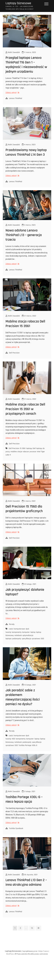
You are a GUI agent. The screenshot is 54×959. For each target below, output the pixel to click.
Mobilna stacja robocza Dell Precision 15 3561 (25, 323)
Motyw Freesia (43, 951)
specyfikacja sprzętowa (31, 638)
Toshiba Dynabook (16, 828)
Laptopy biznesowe (18, 3)
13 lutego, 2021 (30, 685)
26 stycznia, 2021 (31, 874)
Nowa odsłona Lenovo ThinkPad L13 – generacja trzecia (24, 235)
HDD (13, 739)
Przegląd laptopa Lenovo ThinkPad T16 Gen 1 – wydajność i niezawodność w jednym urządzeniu (26, 64)
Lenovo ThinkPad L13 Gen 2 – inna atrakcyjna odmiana (26, 882)
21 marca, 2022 (30, 399)
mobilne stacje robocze (20, 451)
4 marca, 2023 (29, 144)
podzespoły (16, 638)
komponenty (16, 632)
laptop (32, 632)
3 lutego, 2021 (29, 791)
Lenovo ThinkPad (15, 98)
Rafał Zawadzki (13, 52)
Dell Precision (14, 353)
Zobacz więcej (12, 92)
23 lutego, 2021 (30, 584)
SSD (42, 638)
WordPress (10, 954)
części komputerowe (17, 629)
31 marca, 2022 (30, 316)
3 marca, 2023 (29, 225)
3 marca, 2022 (29, 501)
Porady (11, 624)
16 (33, 928)
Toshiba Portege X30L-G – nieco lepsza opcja (24, 799)
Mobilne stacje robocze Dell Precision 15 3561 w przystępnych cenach (25, 409)
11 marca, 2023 (30, 52)
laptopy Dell (31, 448)
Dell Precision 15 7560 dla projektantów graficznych (24, 508)
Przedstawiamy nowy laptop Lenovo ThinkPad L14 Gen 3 (26, 152)
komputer (26, 632)
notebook (18, 635)
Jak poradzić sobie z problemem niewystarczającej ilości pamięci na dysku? (23, 697)
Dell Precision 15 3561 (17, 448)
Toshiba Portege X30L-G (28, 745)
